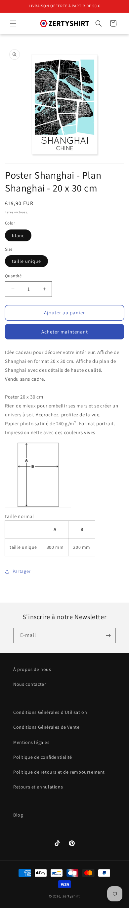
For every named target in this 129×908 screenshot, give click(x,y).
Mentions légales (31, 742)
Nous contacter (29, 684)
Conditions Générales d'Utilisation (50, 712)
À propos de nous (32, 669)
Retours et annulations (38, 787)
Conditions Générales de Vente (46, 727)
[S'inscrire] (108, 635)
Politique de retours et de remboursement (59, 772)
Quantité (13, 276)
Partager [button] (22, 571)
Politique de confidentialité (42, 757)
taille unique (26, 261)
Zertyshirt (71, 896)
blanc (18, 235)
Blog (18, 815)
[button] (13, 23)
